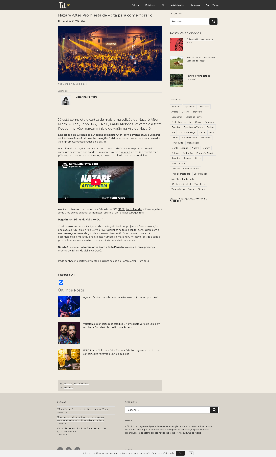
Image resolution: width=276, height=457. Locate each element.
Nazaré (68, 388)
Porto (198, 158)
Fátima (210, 127)
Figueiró (175, 127)
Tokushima (199, 184)
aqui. (146, 261)
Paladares (150, 5)
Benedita (197, 111)
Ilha (173, 132)
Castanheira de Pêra (181, 122)
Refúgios (195, 5)
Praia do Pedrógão (180, 174)
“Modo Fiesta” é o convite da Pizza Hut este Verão (82, 409)
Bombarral (176, 117)
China (198, 122)
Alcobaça (176, 106)
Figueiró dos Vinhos (193, 127)
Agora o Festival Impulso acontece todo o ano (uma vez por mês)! (120, 297)
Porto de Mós (178, 163)
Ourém (206, 148)
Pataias (175, 153)
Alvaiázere (204, 106)
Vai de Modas (177, 5)
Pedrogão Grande (205, 153)
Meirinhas (206, 137)
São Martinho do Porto (182, 179)
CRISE (121, 209)
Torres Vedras (178, 189)
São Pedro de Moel (181, 184)
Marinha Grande (190, 137)
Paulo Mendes (134, 209)
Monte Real (193, 143)
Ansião (174, 111)
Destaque (209, 122)
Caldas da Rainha (194, 117)
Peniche (175, 158)
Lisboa (174, 137)
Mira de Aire (177, 143)
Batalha (185, 111)
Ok (180, 453)
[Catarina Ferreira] (65, 100)
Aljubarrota (189, 106)
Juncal (202, 132)
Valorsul (125, 152)
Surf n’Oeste (212, 5)
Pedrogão (188, 153)
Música (68, 384)
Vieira (191, 189)
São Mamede (200, 174)
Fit (163, 5)
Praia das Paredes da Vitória (185, 168)
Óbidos (201, 189)
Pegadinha (64, 219)
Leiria (211, 132)
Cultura (135, 5)
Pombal (187, 158)
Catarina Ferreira (86, 96)
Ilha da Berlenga (187, 132)
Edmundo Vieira (83, 219)
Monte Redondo (179, 148)
